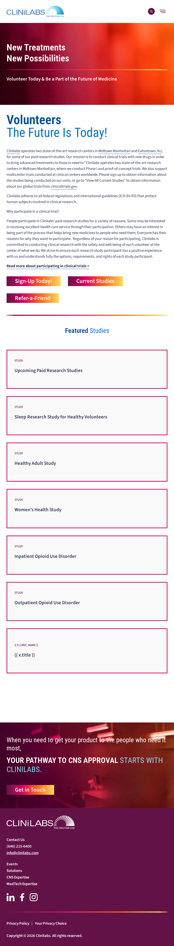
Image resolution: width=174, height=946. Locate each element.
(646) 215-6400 (19, 846)
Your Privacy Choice (51, 923)
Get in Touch (30, 790)
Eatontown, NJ (150, 151)
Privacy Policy (18, 923)
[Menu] (163, 11)
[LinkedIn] (10, 897)
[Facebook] (22, 897)
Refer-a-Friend (32, 298)
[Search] (151, 11)
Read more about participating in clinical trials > (48, 266)
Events (12, 864)
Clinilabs (13, 151)
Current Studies (95, 281)
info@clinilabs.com (23, 853)
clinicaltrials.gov (64, 186)
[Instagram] (34, 897)
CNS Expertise (18, 877)
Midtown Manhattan (114, 151)
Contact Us (15, 840)
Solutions (14, 870)
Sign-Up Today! (33, 281)
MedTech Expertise (22, 884)
